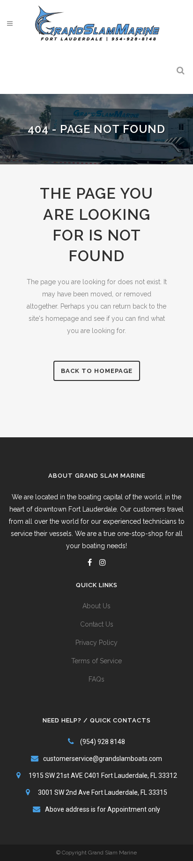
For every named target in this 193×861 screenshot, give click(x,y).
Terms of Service (96, 661)
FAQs (96, 679)
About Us (96, 606)
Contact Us (96, 624)
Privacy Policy (96, 642)
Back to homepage (97, 370)
